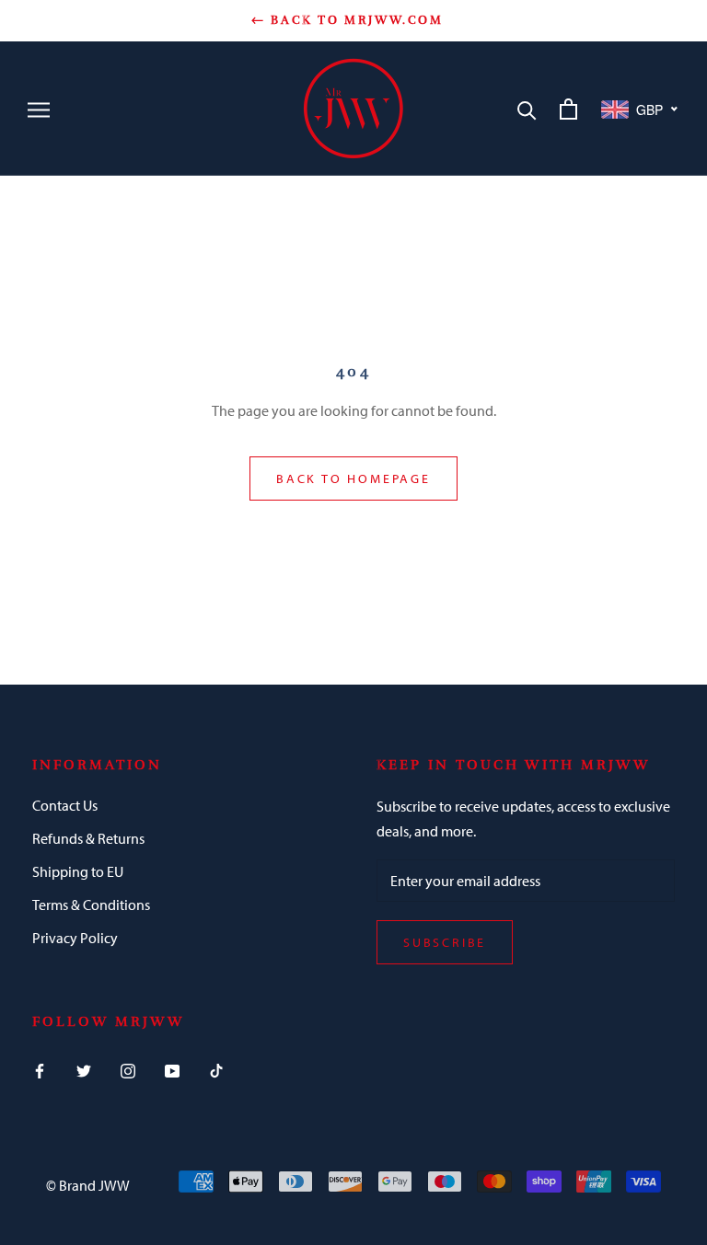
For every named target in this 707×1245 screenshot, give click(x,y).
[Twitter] (83, 1069)
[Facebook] (39, 1069)
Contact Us (65, 805)
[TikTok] (216, 1069)
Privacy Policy (75, 937)
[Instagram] (128, 1069)
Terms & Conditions (91, 904)
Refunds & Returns (88, 838)
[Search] (527, 109)
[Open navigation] (39, 109)
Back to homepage (353, 478)
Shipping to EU (77, 871)
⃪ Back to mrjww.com (353, 20)
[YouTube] (172, 1069)
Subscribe (444, 942)
